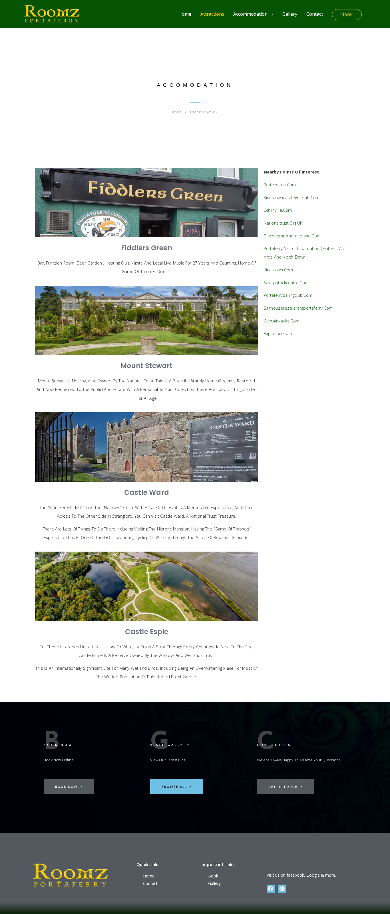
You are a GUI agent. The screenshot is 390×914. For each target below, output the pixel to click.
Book (347, 14)
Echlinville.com (278, 210)
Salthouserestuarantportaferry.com (298, 308)
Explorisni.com (278, 333)
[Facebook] (271, 889)
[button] (179, 112)
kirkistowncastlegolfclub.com (292, 197)
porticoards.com (280, 184)
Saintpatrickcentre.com (286, 282)
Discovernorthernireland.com (292, 236)
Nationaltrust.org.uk (283, 223)
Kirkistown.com (278, 270)
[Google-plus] (282, 889)
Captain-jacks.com (281, 321)
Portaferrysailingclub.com (288, 295)
